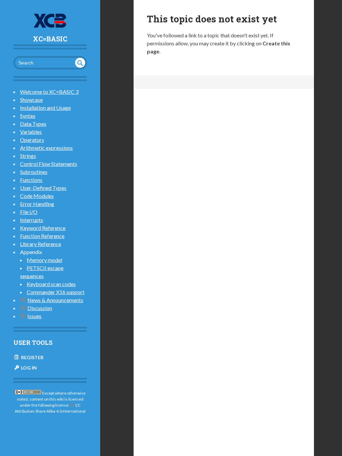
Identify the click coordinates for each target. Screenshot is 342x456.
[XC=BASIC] (50, 20)
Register (31, 357)
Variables (31, 132)
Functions (31, 180)
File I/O (28, 212)
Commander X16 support (55, 292)
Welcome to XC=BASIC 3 (49, 91)
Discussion (39, 308)
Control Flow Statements (48, 164)
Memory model (44, 260)
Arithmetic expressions (46, 148)
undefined (80, 63)
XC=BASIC (50, 39)
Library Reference (40, 244)
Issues (34, 316)
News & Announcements (55, 300)
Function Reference (42, 236)
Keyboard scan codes (51, 284)
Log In (28, 368)
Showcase (31, 99)
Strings (28, 156)
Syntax (27, 115)
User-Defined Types (43, 188)
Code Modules (37, 196)
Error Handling (37, 204)
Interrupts (31, 220)
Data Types (33, 124)
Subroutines (33, 172)
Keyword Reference (42, 228)
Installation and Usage (45, 107)
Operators (32, 140)
